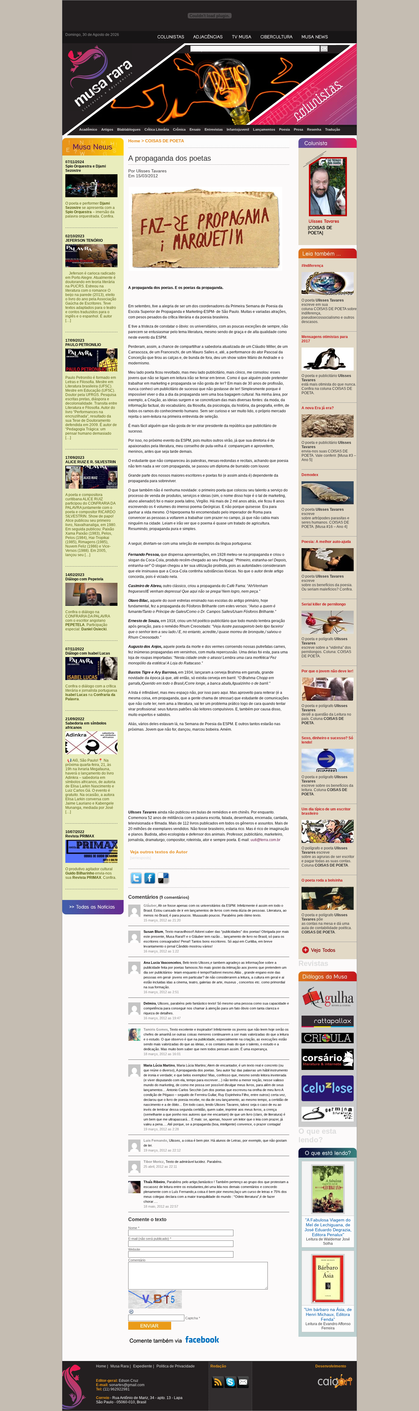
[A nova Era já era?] (328, 436)
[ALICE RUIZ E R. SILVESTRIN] (93, 487)
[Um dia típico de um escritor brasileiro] (328, 842)
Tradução (332, 129)
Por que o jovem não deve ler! (327, 671)
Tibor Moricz (154, 1161)
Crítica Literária (156, 129)
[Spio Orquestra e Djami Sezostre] (93, 196)
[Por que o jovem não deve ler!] (328, 699)
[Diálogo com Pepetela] (93, 604)
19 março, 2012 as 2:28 (161, 1129)
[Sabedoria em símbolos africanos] (93, 753)
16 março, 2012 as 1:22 (161, 951)
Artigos (107, 129)
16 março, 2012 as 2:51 (161, 992)
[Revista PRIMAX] (93, 861)
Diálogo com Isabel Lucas (87, 653)
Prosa (298, 129)
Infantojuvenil (238, 129)
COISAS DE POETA (164, 140)
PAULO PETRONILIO (83, 345)
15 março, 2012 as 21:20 (162, 920)
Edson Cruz (128, 1380)
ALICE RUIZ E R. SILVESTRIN (90, 462)
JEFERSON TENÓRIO (84, 240)
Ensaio (195, 129)
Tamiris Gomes (156, 1029)
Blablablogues (128, 129)
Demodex (310, 475)
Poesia (284, 129)
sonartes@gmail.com (126, 1385)
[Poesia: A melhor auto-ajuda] (328, 570)
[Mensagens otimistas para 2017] (328, 369)
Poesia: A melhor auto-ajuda (326, 542)
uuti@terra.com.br (265, 840)
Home (134, 140)
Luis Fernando (155, 1140)
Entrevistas (214, 129)
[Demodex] (328, 503)
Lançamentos (264, 129)
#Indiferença (312, 265)
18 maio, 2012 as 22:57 (161, 1206)
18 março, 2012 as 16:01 (162, 1054)
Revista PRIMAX (79, 836)
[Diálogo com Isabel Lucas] (93, 679)
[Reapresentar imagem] (131, 1313)
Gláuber (150, 905)
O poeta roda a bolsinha (322, 880)
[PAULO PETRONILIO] (93, 370)
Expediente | (143, 1366)
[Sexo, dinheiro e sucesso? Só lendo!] (328, 770)
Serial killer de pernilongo (324, 604)
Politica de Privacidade (175, 1366)
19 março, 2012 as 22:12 (162, 1150)
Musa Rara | (120, 1366)
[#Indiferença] (328, 294)
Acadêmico (88, 129)
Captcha (191, 1318)
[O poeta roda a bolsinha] (328, 908)
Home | (102, 1366)
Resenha (314, 129)
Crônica (179, 129)
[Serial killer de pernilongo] (328, 632)
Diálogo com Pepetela (84, 579)
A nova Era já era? (318, 408)
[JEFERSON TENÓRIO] (93, 266)
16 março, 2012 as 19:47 (162, 1018)
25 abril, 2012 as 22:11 (160, 1166)
